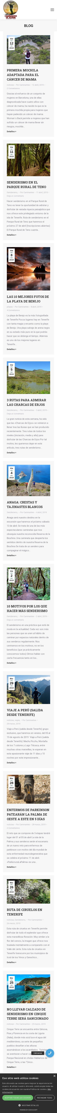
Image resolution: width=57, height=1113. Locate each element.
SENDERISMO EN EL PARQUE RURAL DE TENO (26, 184)
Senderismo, (12, 192)
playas (10, 307)
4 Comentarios (13, 310)
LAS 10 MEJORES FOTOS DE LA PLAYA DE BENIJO (28, 299)
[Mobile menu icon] (52, 9)
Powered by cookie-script (28, 1110)
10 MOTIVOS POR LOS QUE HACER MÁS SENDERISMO (27, 608)
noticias (10, 85)
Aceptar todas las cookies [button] (18, 1098)
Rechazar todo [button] (44, 1098)
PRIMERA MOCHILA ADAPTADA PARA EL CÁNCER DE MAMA (23, 74)
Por (23, 85)
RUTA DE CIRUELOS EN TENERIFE (24, 912)
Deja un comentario (15, 196)
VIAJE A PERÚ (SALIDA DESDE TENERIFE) (25, 712)
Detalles (11, 131)
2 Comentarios (13, 88)
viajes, (17, 720)
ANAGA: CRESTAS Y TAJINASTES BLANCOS (25, 504)
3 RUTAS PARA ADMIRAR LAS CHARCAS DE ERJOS (26, 402)
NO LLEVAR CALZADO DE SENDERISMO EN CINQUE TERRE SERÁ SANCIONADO (27, 1013)
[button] (50, 1053)
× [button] (54, 1076)
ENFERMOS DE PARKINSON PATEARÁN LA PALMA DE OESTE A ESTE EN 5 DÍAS (28, 814)
